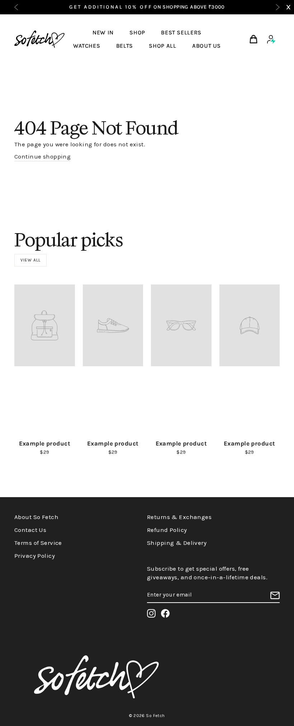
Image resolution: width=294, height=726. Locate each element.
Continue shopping (42, 156)
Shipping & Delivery (177, 542)
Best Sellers (181, 32)
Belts (124, 45)
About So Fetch (36, 516)
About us (206, 45)
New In (103, 32)
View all (30, 260)
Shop (137, 32)
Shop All (162, 45)
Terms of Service (38, 542)
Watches (86, 45)
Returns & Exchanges (179, 516)
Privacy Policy (34, 555)
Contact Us (30, 529)
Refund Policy (167, 529)
